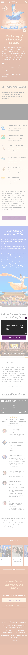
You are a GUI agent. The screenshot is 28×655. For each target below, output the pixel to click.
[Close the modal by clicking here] (25, 318)
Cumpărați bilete (14, 337)
